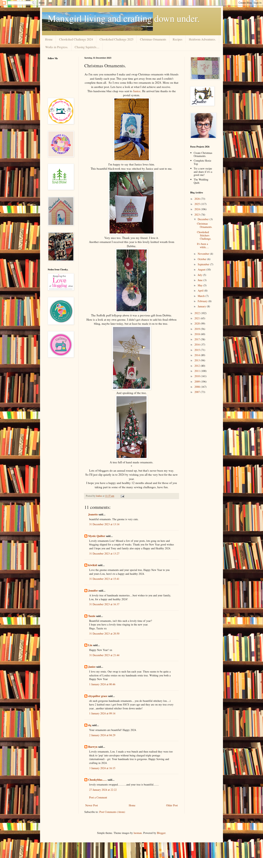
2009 (197, 381)
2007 (197, 392)
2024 (197, 209)
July (200, 275)
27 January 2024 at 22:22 (103, 789)
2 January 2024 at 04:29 (102, 735)
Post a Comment (98, 797)
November (204, 253)
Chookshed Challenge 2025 (116, 39)
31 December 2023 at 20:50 (104, 633)
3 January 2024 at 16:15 (102, 768)
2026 (197, 199)
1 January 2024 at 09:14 (102, 713)
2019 (197, 329)
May (200, 285)
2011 (197, 371)
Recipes (177, 39)
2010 (197, 376)
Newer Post (91, 805)
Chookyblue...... (97, 780)
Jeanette (93, 514)
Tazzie (91, 616)
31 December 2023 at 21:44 (104, 655)
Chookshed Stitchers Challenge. (204, 235)
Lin (90, 645)
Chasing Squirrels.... (87, 47)
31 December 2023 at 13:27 (104, 553)
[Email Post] (122, 495)
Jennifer (93, 590)
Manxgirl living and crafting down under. (124, 18)
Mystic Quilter (96, 536)
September (204, 264)
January (202, 306)
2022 (197, 313)
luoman (138, 833)
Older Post (172, 805)
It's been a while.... (203, 245)
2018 (197, 334)
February (203, 301)
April (201, 290)
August (202, 269)
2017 (197, 339)
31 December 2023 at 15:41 (104, 579)
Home (49, 39)
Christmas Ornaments (153, 39)
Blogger (161, 833)
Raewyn (92, 747)
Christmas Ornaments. (204, 225)
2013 (197, 360)
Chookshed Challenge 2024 (76, 39)
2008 (197, 387)
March (201, 296)
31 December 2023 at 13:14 (104, 524)
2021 (197, 318)
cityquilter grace (97, 696)
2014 (197, 355)
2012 (197, 365)
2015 (197, 350)
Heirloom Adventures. (202, 39)
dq (89, 725)
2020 (197, 323)
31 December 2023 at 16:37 (104, 604)
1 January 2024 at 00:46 (102, 684)
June (200, 280)
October (202, 259)
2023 (197, 214)
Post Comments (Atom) (112, 812)
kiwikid (92, 565)
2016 (197, 344)
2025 (197, 204)
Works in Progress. (56, 47)
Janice (137, 91)
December (203, 219)
